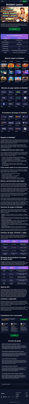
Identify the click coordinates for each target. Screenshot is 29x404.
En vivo (10, 61)
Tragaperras (24, 61)
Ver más (14, 335)
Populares (3, 61)
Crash (17, 61)
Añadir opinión (24, 319)
